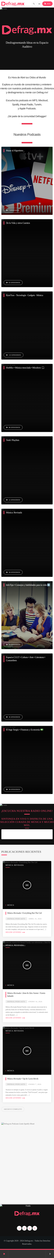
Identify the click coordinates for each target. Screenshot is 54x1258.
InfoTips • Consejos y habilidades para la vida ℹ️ (28, 585)
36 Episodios (13, 717)
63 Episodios (13, 282)
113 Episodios (13, 355)
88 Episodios (13, 427)
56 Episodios (13, 644)
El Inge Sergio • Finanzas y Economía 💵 (24, 729)
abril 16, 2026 (35, 919)
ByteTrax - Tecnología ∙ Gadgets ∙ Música (24, 295)
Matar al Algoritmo (14, 150)
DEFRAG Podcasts (16, 919)
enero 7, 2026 (34, 1084)
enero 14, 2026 (35, 1002)
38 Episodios (13, 789)
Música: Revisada (14, 512)
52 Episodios (13, 500)
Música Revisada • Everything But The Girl (24, 913)
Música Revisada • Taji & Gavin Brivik (22, 1079)
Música (10, 905)
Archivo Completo (13, 1109)
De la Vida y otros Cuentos (18, 223)
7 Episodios (12, 210)
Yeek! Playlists (12, 440)
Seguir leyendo (15, 932)
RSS (47, 3)
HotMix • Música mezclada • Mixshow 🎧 (25, 367)
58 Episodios (13, 572)
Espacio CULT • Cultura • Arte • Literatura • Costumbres (25, 659)
